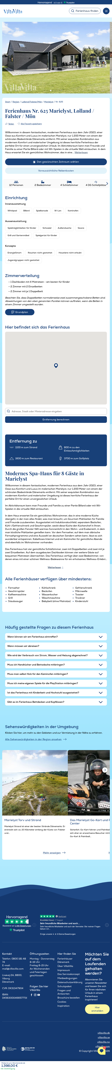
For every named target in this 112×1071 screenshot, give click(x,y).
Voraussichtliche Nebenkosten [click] (56, 170)
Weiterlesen (54, 567)
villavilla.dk (104, 1032)
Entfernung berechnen (56, 419)
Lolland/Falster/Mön (32, 101)
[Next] (104, 58)
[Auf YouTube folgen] (38, 995)
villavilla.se (104, 1037)
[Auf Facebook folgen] (31, 995)
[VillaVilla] (11, 10)
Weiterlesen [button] (81, 152)
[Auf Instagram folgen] (35, 995)
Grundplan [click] (21, 312)
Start (7, 101)
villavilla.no (103, 1041)
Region (16, 101)
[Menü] (106, 11)
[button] (56, 365)
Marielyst (48, 101)
